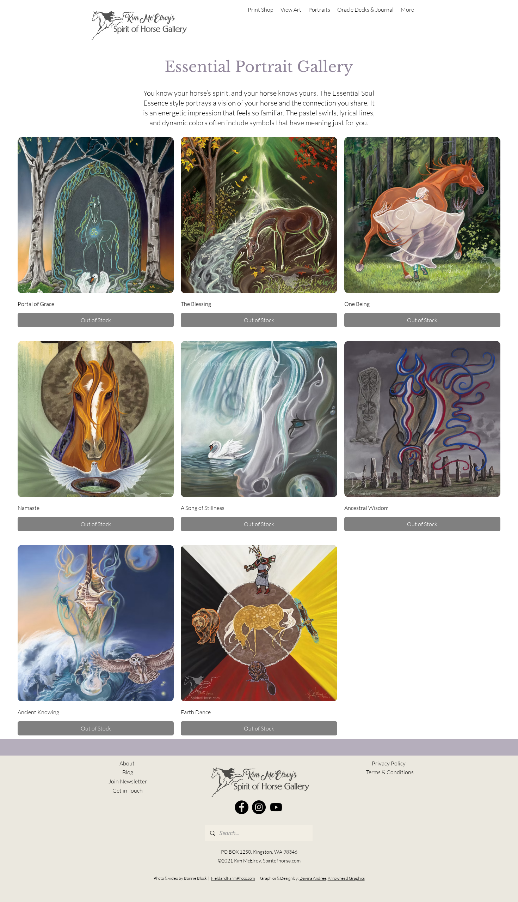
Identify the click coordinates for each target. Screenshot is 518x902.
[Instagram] (259, 807)
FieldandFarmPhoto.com (233, 878)
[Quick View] (96, 215)
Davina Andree (313, 878)
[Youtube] (276, 807)
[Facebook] (241, 807)
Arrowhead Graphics (346, 878)
